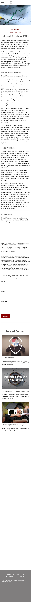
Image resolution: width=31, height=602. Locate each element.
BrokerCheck (8, 581)
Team (9, 574)
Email (3, 291)
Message (4, 301)
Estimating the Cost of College (13, 425)
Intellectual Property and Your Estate (15, 391)
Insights (18, 574)
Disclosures (10, 576)
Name (3, 281)
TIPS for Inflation (8, 358)
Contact (22, 576)
